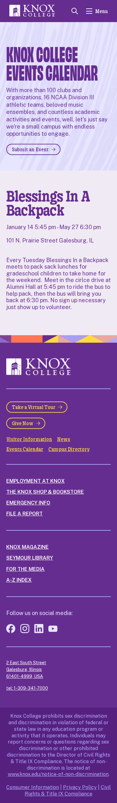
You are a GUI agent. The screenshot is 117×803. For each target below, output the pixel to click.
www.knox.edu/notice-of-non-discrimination (58, 774)
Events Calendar (24, 449)
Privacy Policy (80, 787)
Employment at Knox (35, 481)
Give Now (22, 423)
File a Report (24, 514)
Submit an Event (30, 149)
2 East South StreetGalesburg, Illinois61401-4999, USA (26, 669)
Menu (101, 11)
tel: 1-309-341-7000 (27, 688)
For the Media (25, 569)
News (63, 439)
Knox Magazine (27, 547)
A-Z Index (19, 580)
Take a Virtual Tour (34, 407)
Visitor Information (29, 439)
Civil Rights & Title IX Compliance (68, 790)
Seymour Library (29, 558)
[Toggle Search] (74, 11)
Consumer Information (32, 787)
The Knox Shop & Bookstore (45, 492)
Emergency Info (28, 503)
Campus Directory (69, 449)
